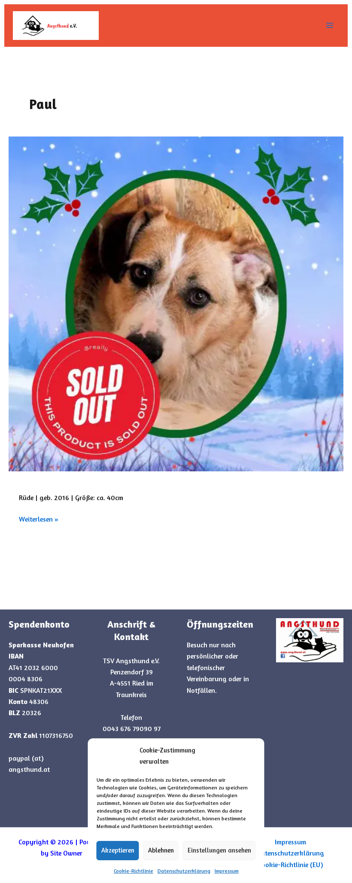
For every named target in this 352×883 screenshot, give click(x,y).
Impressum (227, 871)
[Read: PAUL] (176, 304)
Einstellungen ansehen (219, 850)
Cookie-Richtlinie (133, 871)
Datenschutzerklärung (184, 871)
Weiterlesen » (38, 518)
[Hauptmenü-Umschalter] (329, 25)
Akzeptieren (117, 850)
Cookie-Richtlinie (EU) (290, 864)
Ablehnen (161, 850)
